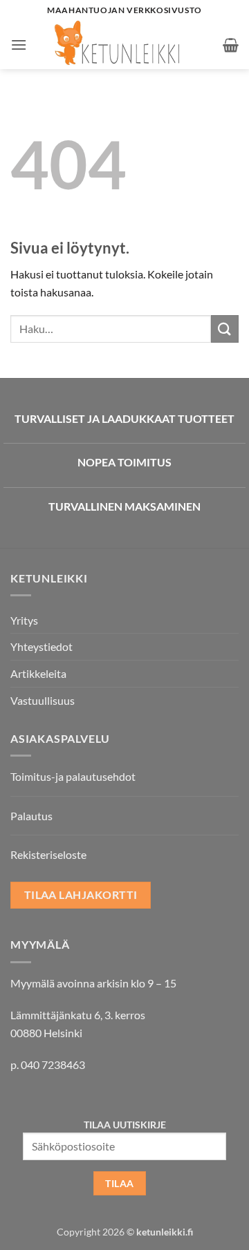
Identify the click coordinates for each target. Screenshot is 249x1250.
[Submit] (225, 328)
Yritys (24, 620)
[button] (18, 44)
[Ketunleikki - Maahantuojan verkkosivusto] (124, 45)
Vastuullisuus (42, 700)
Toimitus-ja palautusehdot (73, 776)
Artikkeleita (38, 673)
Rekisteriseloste (48, 854)
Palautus (31, 815)
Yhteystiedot (41, 646)
